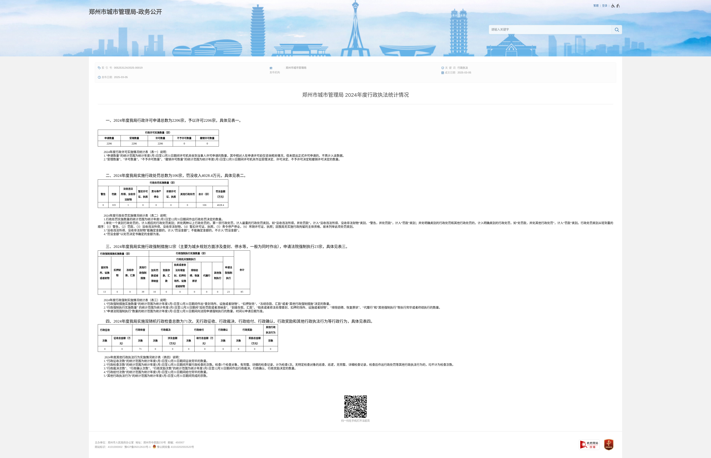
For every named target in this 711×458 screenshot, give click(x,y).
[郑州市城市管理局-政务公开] (125, 12)
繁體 (596, 5)
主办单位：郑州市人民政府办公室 (114, 442)
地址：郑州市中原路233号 (151, 442)
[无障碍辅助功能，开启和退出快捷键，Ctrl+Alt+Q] (615, 6)
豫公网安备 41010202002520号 (175, 446)
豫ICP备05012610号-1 (137, 446)
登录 (604, 5)
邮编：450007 (176, 442)
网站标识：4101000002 (109, 446)
